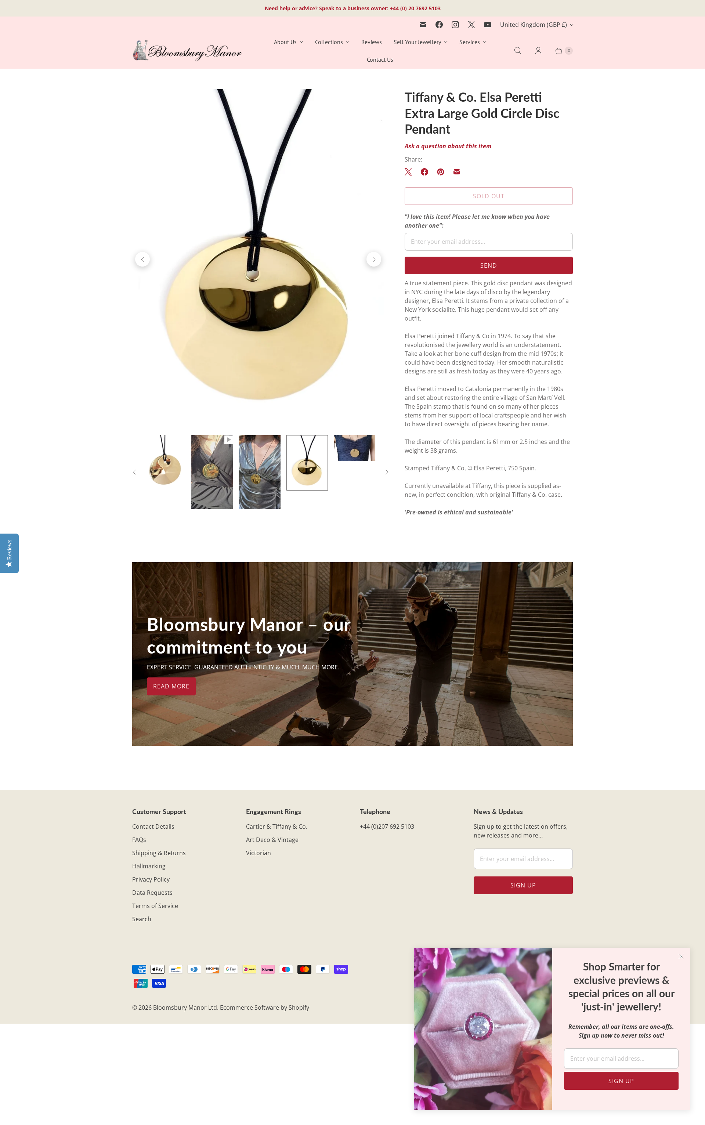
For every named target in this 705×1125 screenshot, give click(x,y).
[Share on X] (410, 172)
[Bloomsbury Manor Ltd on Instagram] (455, 25)
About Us (285, 42)
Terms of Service (155, 906)
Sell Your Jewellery (417, 42)
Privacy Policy (151, 879)
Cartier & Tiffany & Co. (276, 826)
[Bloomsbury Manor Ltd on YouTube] (488, 25)
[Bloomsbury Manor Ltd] (187, 51)
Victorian (258, 853)
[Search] (517, 50)
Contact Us (380, 59)
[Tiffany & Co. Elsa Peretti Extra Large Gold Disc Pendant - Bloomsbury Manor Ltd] (258, 259)
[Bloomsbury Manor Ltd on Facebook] (439, 25)
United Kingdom (533, 25)
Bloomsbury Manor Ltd (185, 1007)
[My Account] (538, 50)
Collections (329, 42)
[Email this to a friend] (457, 172)
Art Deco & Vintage (272, 840)
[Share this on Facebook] (424, 172)
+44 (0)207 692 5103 (387, 826)
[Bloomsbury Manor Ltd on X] (471, 25)
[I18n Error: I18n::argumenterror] (212, 472)
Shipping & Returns (159, 853)
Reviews (371, 42)
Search (141, 919)
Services (469, 42)
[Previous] (142, 259)
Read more (171, 686)
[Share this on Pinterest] (441, 172)
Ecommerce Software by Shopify (264, 1007)
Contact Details (153, 826)
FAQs (139, 840)
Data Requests (152, 893)
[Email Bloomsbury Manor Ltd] (423, 25)
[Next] (373, 259)
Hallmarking (149, 866)
